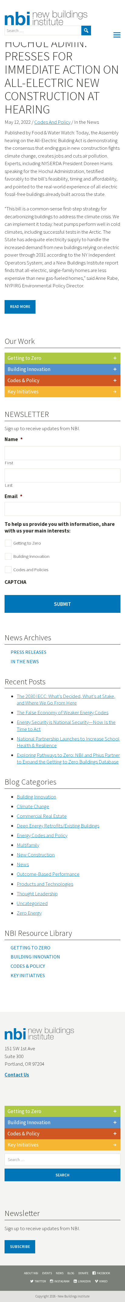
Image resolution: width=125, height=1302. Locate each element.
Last (9, 485)
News (23, 864)
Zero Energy (29, 913)
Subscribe (20, 1246)
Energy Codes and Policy (42, 835)
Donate (83, 1273)
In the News (25, 661)
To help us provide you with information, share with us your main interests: (60, 527)
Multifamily (28, 845)
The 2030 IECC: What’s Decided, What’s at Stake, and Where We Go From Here (66, 699)
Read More (20, 306)
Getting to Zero (24, 358)
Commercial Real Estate (42, 816)
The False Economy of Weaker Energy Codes (62, 712)
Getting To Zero (30, 948)
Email (13, 496)
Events (47, 1273)
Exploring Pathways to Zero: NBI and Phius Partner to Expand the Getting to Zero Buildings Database (68, 758)
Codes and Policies (30, 569)
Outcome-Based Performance (48, 874)
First (9, 462)
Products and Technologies (45, 884)
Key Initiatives (23, 391)
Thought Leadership (37, 893)
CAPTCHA (15, 582)
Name (14, 439)
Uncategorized (32, 903)
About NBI (31, 1273)
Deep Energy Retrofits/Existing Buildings (58, 825)
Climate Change (33, 806)
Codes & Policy (23, 380)
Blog (70, 1273)
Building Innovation (29, 369)
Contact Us (17, 1074)
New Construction (36, 854)
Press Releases (28, 652)
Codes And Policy (52, 122)
